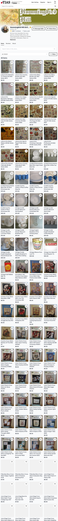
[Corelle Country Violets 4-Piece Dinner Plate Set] (36, 177)
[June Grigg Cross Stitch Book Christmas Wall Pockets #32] (50, 488)
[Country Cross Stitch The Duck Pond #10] (50, 310)
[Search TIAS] (55, 6)
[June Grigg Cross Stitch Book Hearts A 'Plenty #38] (50, 466)
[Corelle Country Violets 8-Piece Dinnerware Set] (7, 199)
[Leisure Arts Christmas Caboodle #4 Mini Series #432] (36, 133)
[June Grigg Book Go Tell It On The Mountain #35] (21, 488)
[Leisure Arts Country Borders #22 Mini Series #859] (21, 66)
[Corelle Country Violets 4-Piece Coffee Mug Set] (21, 177)
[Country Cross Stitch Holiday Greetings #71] (50, 266)
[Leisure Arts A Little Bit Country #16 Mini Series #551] (36, 88)
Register (42, 2)
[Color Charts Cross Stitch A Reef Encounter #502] (21, 443)
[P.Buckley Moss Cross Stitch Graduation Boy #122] (36, 466)
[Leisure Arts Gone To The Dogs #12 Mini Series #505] (36, 111)
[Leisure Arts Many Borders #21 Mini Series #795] (36, 66)
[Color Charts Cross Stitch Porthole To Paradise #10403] (50, 355)
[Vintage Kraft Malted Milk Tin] (7, 266)
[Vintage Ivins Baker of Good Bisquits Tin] (50, 244)
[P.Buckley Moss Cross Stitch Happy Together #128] (7, 466)
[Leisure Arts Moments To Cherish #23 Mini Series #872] (7, 66)
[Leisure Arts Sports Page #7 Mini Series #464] (21, 133)
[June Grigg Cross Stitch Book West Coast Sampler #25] (21, 510)
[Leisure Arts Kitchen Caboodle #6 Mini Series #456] (7, 155)
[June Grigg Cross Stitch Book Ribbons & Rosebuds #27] (7, 510)
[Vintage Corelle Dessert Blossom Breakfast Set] (21, 222)
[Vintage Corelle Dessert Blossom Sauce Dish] (50, 199)
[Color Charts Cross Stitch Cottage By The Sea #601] (7, 443)
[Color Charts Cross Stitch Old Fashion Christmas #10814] (36, 333)
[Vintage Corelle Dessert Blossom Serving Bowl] (21, 199)
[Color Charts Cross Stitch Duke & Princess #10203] (36, 377)
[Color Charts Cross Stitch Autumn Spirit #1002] (50, 399)
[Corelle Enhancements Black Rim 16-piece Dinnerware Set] (7, 177)
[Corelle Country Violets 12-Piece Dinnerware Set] (50, 177)
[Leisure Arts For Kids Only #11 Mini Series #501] (50, 111)
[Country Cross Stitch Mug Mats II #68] (7, 288)
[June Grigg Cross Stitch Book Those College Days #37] (7, 488)
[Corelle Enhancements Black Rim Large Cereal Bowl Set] (36, 155)
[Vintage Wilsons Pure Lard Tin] (36, 244)
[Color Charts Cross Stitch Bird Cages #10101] (50, 377)
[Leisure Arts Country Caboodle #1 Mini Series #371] (21, 155)
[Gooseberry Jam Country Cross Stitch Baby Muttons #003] (21, 266)
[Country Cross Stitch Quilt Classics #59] (36, 288)
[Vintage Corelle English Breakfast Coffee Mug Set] (50, 222)
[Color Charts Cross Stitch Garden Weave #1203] (21, 399)
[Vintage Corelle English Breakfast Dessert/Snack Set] (7, 244)
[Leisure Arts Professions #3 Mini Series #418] (50, 133)
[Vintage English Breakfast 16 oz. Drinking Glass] (36, 222)
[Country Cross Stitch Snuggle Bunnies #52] (7, 310)
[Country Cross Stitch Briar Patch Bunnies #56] (50, 288)
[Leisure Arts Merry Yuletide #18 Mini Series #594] (50, 66)
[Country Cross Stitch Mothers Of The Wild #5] (7, 333)
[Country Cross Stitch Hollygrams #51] (21, 310)
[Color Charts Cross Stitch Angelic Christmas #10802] (7, 355)
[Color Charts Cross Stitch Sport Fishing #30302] (21, 333)
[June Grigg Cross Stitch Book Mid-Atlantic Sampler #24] (36, 510)
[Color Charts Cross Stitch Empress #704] (21, 421)
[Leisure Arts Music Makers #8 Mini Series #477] (7, 133)
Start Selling (34, 2)
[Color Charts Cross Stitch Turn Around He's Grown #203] (36, 443)
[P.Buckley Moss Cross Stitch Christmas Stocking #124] (21, 466)
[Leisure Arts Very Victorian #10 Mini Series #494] (21, 111)
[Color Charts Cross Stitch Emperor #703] (36, 421)
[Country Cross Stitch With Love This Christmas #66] (21, 288)
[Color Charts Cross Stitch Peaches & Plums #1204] (7, 399)
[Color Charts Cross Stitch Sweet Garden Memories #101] (50, 443)
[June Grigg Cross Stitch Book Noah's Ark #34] (36, 488)
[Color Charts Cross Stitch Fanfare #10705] (21, 355)
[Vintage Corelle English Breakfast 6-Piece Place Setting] (21, 244)
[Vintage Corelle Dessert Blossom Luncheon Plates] (7, 222)
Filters (54, 54)
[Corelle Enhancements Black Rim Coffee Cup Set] (50, 155)
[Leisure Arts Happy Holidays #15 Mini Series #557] (21, 88)
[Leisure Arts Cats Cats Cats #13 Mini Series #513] (7, 111)
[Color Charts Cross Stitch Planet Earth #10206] (21, 377)
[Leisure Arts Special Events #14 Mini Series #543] (50, 88)
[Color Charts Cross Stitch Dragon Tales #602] (50, 421)
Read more (13, 39)
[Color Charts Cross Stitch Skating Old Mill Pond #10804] (50, 333)
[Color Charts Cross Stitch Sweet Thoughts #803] (7, 421)
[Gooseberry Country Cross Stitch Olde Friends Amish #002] (36, 266)
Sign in (49, 2)
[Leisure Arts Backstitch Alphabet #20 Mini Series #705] (7, 88)
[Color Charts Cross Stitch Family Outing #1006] (36, 399)
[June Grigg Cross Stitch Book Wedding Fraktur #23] (50, 510)
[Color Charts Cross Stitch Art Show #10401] (7, 377)
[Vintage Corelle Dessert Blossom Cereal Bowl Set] (36, 199)
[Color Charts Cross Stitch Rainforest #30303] (36, 355)
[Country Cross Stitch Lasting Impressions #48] (36, 310)
